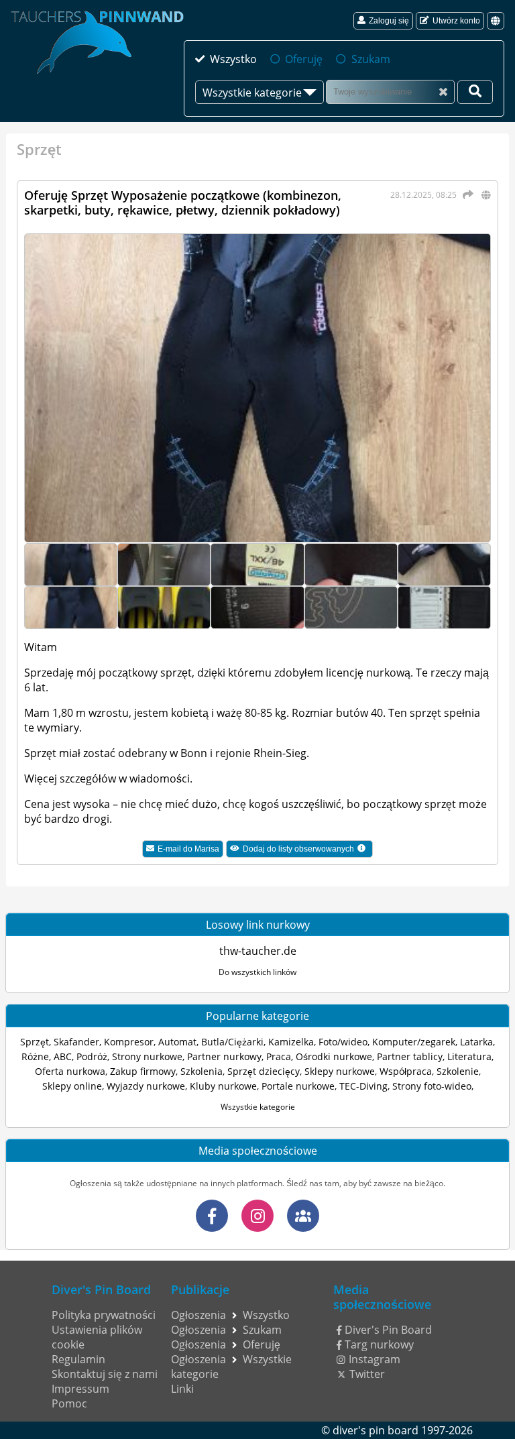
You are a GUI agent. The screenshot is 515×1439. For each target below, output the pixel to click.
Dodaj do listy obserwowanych (308, 850)
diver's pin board (375, 1430)
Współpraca (406, 1071)
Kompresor (129, 1041)
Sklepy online (72, 1086)
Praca (278, 1056)
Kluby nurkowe (223, 1086)
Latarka (476, 1041)
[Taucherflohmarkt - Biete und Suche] (303, 1216)
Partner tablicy (410, 1056)
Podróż (91, 1056)
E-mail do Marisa (188, 849)
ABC (63, 1056)
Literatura (469, 1056)
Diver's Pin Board (388, 1329)
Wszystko (233, 59)
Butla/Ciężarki (232, 1041)
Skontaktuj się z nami (105, 1374)
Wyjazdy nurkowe (146, 1086)
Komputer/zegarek (413, 1041)
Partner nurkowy (224, 1056)
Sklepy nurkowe (339, 1071)
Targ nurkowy (379, 1344)
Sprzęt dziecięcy (263, 1071)
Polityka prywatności (104, 1315)
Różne (35, 1056)
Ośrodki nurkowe (334, 1056)
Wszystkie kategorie (258, 1106)
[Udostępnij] (466, 194)
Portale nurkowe (298, 1086)
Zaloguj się (389, 20)
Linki (182, 1388)
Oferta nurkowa (70, 1071)
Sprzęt (34, 1041)
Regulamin (78, 1359)
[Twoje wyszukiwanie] (475, 92)
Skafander (76, 1041)
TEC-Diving (363, 1086)
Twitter (367, 1374)
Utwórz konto (456, 20)
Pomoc (69, 1403)
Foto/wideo (343, 1041)
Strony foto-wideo (431, 1086)
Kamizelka (291, 1041)
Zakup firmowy (143, 1071)
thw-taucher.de (257, 950)
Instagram (374, 1359)
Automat (177, 1041)
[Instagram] (257, 1216)
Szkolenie (458, 1071)
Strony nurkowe (147, 1056)
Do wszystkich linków (257, 972)
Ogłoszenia (198, 1315)
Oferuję (304, 59)
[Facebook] (212, 1216)
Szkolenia (201, 1071)
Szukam (370, 59)
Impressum (80, 1388)
